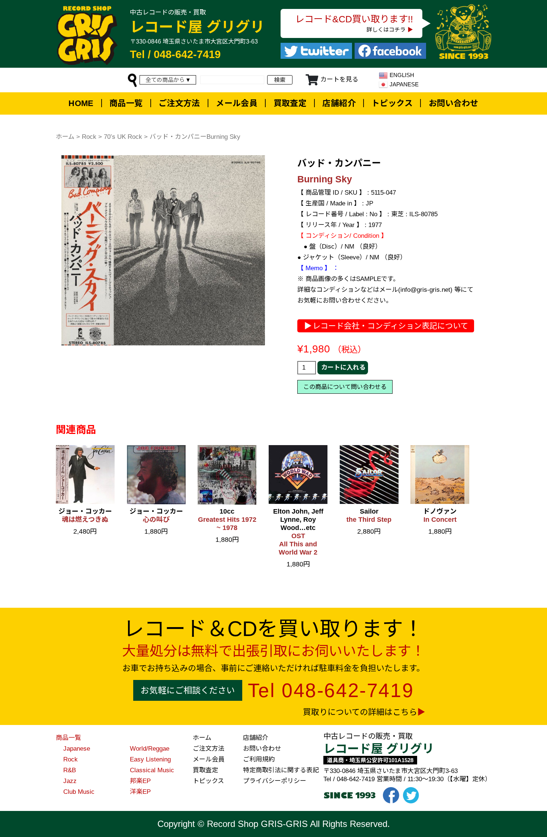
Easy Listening (150, 759)
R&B (69, 770)
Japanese (76, 748)
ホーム (65, 136)
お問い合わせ (454, 103)
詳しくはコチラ (386, 29)
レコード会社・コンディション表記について (390, 326)
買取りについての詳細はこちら (360, 712)
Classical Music (152, 770)
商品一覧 (126, 103)
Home (81, 103)
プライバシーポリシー (274, 781)
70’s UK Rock (123, 136)
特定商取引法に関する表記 (281, 770)
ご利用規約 (259, 759)
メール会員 (236, 103)
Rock (89, 136)
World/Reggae (149, 748)
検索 (279, 80)
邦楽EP (140, 781)
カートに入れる (343, 367)
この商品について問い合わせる (345, 387)
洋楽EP (140, 791)
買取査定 (290, 103)
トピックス (392, 103)
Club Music (79, 791)
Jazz (70, 781)
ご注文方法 (179, 103)
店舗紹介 (339, 103)
